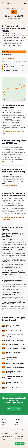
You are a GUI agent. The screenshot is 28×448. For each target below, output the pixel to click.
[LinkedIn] (21, 438)
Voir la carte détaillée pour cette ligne (13, 132)
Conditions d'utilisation (20, 430)
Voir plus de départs (8, 58)
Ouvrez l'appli (8, 119)
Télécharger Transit (13, 409)
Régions (4, 422)
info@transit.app (19, 436)
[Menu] (25, 3)
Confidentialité (18, 428)
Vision (16, 422)
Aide (3, 428)
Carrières (17, 426)
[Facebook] (19, 438)
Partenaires (5, 433)
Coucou (4, 419)
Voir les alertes (7, 162)
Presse (3, 426)
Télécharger (19, 443)
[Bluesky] (17, 438)
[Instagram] (15, 438)
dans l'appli (10, 266)
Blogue (3, 424)
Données (4, 439)
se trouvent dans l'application (15, 45)
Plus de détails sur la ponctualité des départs (13, 218)
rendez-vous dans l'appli (12, 298)
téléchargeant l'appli (8, 256)
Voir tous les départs (9, 186)
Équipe (16, 424)
